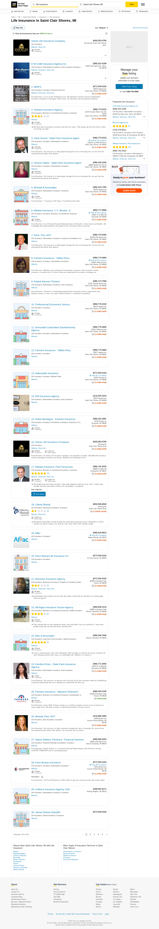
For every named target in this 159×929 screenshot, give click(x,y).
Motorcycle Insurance (51, 508)
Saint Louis (134, 907)
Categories (57, 899)
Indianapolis (117, 894)
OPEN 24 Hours (46, 34)
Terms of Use (97, 914)
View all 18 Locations (98, 213)
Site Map (57, 897)
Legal (107, 914)
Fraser (15, 863)
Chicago (99, 902)
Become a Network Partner (21, 902)
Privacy (50, 914)
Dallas (98, 904)
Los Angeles (117, 902)
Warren (16, 851)
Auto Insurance (67, 67)
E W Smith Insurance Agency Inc (48, 64)
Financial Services (58, 90)
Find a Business (60, 892)
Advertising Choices (18, 899)
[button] (143, 4)
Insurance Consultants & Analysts (73, 238)
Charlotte (99, 899)
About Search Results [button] (140, 28)
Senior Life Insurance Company (48, 41)
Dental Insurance (69, 639)
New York (133, 894)
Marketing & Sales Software (21, 907)
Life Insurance (36, 44)
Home (13, 17)
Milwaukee (134, 892)
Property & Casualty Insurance (71, 582)
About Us (14, 889)
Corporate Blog (16, 897)
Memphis (116, 907)
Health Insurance (76, 611)
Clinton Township (19, 855)
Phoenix (133, 904)
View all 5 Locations (99, 765)
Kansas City (117, 897)
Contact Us (15, 892)
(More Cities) (111, 884)
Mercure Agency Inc (120, 123)
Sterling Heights (19, 853)
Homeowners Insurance (51, 67)
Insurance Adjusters (71, 859)
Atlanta (98, 889)
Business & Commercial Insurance (56, 113)
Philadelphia (134, 902)
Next (106, 834)
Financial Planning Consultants (54, 743)
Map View (19, 28)
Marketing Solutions (18, 904)
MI (19, 17)
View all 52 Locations (98, 260)
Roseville (16, 857)
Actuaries (67, 857)
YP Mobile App (59, 894)
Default (102, 28)
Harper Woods (18, 869)
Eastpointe (17, 861)
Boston (98, 897)
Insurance (42, 17)
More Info (41, 47)
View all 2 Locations (99, 535)
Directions (42, 70)
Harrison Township (20, 867)
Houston (116, 892)
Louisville (116, 904)
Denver (98, 907)
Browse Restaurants (61, 902)
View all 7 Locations (99, 375)
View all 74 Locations (98, 140)
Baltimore (99, 894)
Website (34, 47)
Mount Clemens (19, 859)
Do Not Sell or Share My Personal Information (73, 914)
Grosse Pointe (18, 865)
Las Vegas (117, 899)
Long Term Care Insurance (52, 639)
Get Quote (40, 494)
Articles (56, 889)
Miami (132, 889)
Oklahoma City (135, 897)
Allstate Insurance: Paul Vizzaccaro (126, 143)
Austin (98, 892)
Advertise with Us (17, 894)
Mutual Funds (56, 376)
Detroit (115, 889)
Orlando (133, 899)
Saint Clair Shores (30, 17)
